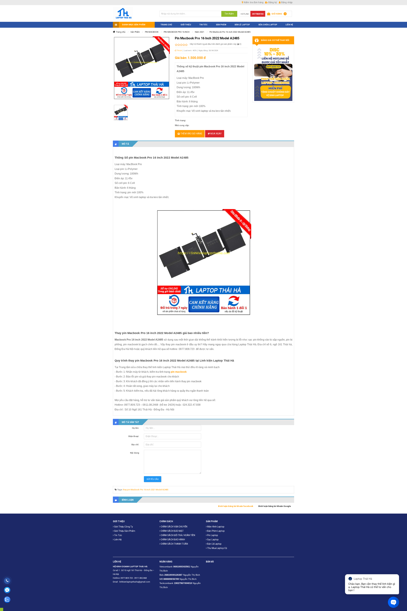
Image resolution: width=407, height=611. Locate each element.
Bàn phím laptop (216, 531)
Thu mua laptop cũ (217, 548)
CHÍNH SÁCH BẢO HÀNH (172, 539)
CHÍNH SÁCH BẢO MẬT (172, 531)
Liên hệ (117, 539)
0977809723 (257, 14)
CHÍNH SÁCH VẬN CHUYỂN (173, 526)
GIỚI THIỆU (186, 25)
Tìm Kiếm (229, 13)
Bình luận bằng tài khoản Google (274, 506)
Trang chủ (120, 32)
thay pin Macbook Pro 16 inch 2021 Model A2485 (145, 489)
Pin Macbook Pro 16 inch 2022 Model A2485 (230, 32)
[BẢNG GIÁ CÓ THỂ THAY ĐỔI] (273, 73)
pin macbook (179, 371)
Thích (179, 51)
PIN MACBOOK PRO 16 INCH (177, 32)
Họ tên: (135, 428)
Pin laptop (212, 535)
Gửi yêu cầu (153, 479)
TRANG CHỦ (166, 25)
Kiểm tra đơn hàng (253, 2)
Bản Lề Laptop (242, 25)
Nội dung (134, 453)
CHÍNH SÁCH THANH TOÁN (174, 544)
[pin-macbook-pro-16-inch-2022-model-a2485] (121, 113)
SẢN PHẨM (221, 25)
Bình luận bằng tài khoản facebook (235, 506)
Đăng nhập (287, 2)
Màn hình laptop (215, 526)
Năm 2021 (199, 32)
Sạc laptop (213, 539)
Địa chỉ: (135, 444)
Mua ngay (216, 133)
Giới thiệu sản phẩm (124, 531)
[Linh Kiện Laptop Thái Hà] (134, 13)
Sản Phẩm (135, 32)
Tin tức (118, 535)
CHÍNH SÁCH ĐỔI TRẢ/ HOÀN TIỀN (177, 535)
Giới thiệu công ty (123, 526)
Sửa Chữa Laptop (267, 25)
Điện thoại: (133, 436)
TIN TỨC (203, 25)
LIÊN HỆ (289, 25)
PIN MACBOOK (152, 32)
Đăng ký (272, 2)
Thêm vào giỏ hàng (191, 133)
